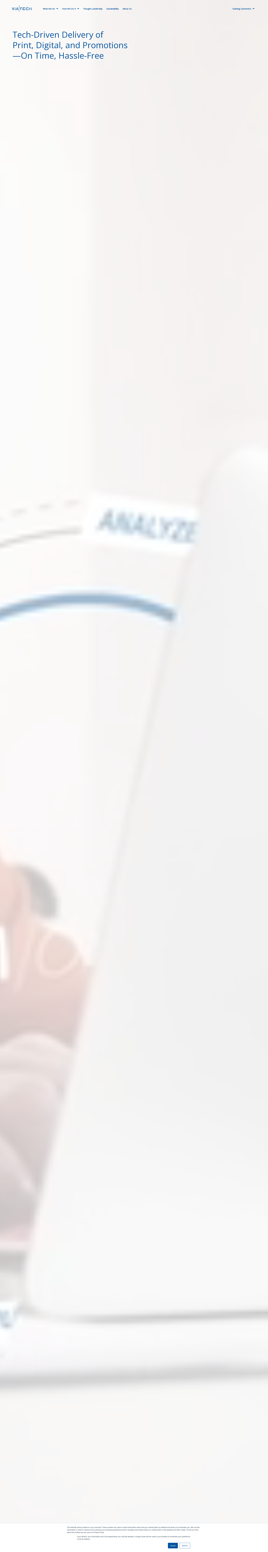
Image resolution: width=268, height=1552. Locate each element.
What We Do (49, 8)
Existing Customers (242, 8)
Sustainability (112, 8)
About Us (127, 8)
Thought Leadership (92, 8)
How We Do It (69, 8)
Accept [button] (172, 1545)
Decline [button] (185, 1545)
